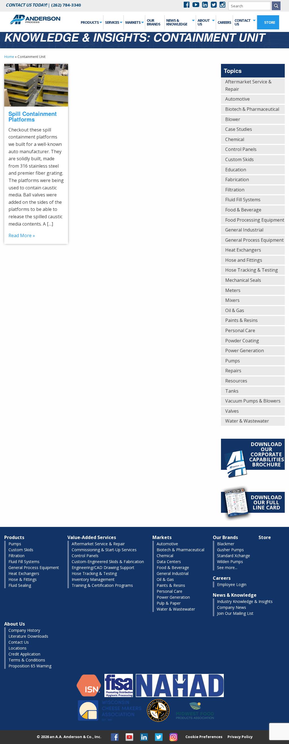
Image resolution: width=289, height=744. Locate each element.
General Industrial (244, 230)
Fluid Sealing (19, 585)
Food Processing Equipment (254, 220)
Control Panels (241, 149)
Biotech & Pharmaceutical (252, 109)
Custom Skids (239, 159)
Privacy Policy (240, 736)
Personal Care (240, 330)
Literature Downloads (28, 636)
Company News (231, 607)
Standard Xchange (233, 555)
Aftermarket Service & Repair (248, 85)
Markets (133, 22)
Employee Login (231, 584)
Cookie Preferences (203, 737)
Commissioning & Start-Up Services (104, 549)
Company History (24, 630)
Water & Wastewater (247, 421)
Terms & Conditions (26, 660)
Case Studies (238, 129)
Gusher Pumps (230, 549)
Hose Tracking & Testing (251, 270)
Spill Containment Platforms (32, 116)
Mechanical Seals (243, 280)
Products (90, 22)
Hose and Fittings (243, 260)
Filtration (234, 190)
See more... (227, 567)
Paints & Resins (241, 320)
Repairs (233, 370)
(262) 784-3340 (66, 5)
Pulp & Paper (169, 603)
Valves (232, 411)
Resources (236, 381)
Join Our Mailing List (235, 613)
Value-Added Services (91, 537)
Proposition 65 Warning (29, 666)
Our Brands (153, 22)
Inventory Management (93, 579)
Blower (232, 119)
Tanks (231, 391)
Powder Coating (242, 341)
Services (112, 22)
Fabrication (237, 179)
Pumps (232, 361)
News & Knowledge (176, 22)
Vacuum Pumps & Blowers (253, 401)
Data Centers (169, 561)
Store (269, 22)
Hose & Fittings (22, 579)
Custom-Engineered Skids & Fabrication (108, 561)
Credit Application (24, 654)
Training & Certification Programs (102, 585)
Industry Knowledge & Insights (245, 601)
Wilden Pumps (230, 561)
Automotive (237, 99)
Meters (232, 290)
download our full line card (266, 502)
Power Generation (244, 350)
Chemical (234, 139)
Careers (224, 22)
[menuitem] (91, 22)
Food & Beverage (243, 210)
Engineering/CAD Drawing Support (103, 567)
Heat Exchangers (243, 250)
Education (235, 169)
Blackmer (225, 543)
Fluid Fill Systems (242, 199)
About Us (204, 22)
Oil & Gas (234, 310)
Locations (17, 648)
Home (9, 56)
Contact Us (243, 22)
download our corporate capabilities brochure (266, 454)
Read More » (21, 235)
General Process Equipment (254, 240)
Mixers (232, 300)
